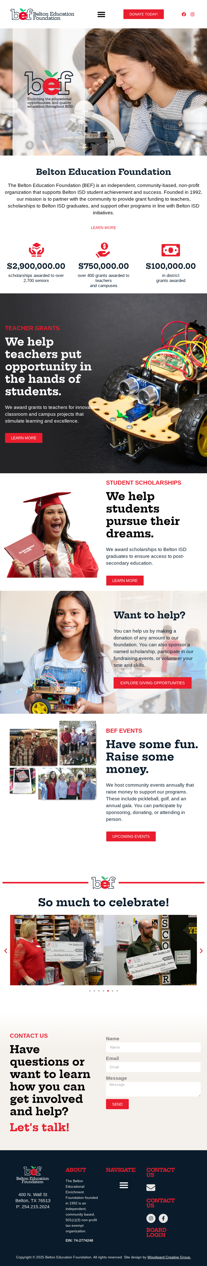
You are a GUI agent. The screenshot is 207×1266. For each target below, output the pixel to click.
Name (112, 1038)
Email (112, 1058)
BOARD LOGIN (156, 1233)
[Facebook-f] (163, 1218)
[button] (101, 14)
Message (116, 1078)
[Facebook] (183, 14)
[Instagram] (192, 14)
